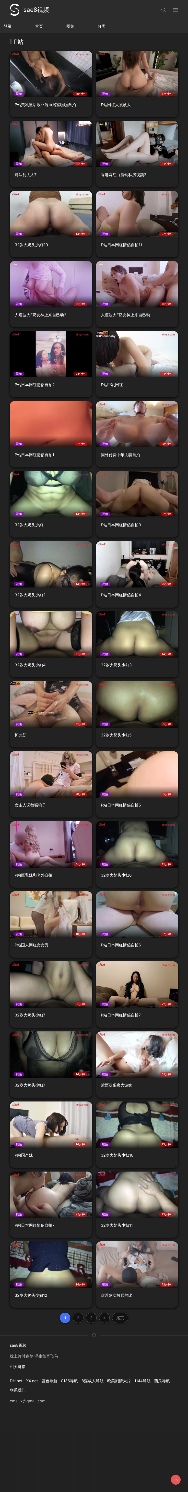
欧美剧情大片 (119, 1380)
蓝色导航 (49, 1380)
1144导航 (142, 1380)
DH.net (16, 1380)
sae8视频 (36, 9)
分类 (102, 26)
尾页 (120, 1317)
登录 (8, 26)
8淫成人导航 (93, 1380)
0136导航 (69, 1380)
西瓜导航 (162, 1380)
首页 (39, 26)
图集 (70, 26)
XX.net (32, 1380)
